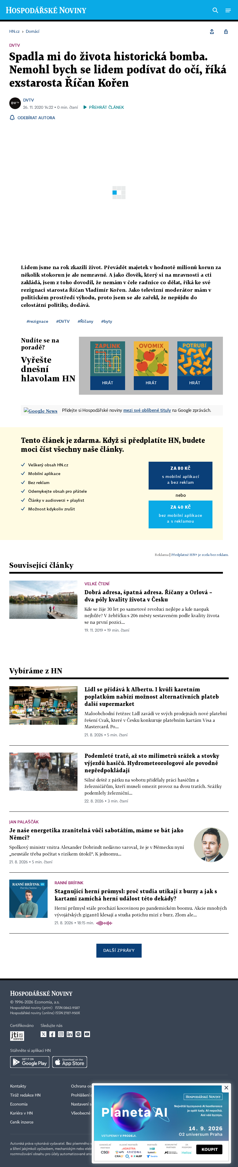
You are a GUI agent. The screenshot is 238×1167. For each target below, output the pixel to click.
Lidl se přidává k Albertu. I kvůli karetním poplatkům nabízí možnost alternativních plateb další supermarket (151, 697)
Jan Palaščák (24, 821)
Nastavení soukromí (88, 1104)
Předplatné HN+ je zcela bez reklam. (200, 554)
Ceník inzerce (21, 1122)
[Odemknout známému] (226, 32)
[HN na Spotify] (78, 1034)
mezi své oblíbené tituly (147, 410)
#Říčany (85, 321)
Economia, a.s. (47, 1002)
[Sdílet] (212, 32)
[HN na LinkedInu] (70, 1034)
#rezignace (37, 321)
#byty (106, 321)
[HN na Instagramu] (61, 1034)
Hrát (107, 382)
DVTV (28, 99)
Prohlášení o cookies (89, 1095)
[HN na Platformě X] (43, 1034)
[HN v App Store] (69, 1062)
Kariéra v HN (21, 1113)
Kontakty (18, 1086)
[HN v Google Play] (29, 1062)
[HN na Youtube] (87, 1034)
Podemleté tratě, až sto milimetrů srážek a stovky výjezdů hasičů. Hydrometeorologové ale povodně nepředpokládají (151, 763)
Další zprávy (118, 950)
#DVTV (63, 321)
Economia (19, 1104)
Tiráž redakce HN (25, 1095)
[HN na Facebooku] (52, 1034)
